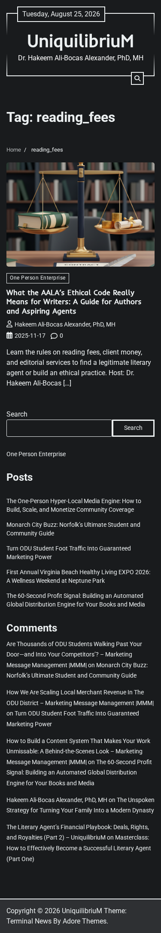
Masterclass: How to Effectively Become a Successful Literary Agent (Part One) (78, 848)
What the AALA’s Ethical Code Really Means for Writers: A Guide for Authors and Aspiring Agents (74, 302)
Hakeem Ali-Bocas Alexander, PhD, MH (65, 324)
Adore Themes (84, 921)
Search (16, 414)
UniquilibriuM (80, 40)
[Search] (137, 78)
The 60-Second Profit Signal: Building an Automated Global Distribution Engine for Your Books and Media (79, 773)
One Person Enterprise (38, 278)
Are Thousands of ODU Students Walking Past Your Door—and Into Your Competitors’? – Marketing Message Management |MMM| (74, 655)
